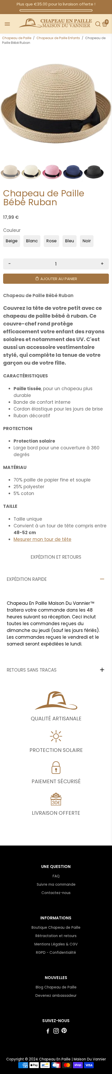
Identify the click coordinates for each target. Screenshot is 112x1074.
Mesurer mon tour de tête (42, 539)
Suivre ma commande (56, 884)
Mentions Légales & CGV (56, 944)
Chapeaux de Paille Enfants (58, 38)
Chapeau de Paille (16, 38)
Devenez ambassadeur (56, 995)
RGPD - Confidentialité (56, 952)
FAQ (56, 876)
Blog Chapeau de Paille (56, 987)
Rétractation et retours (56, 935)
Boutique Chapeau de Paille (56, 927)
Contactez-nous (56, 892)
